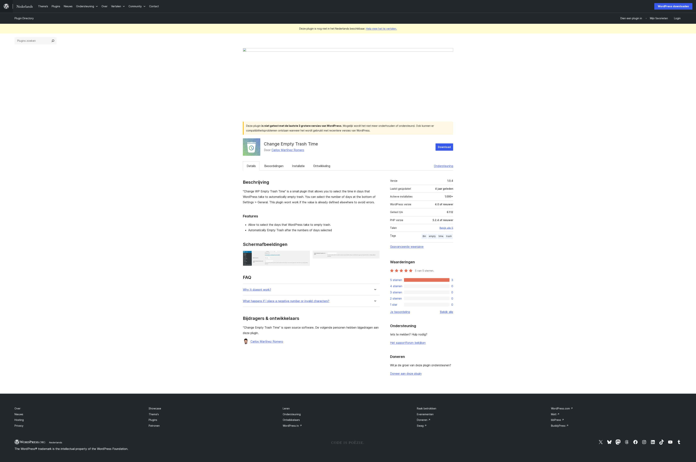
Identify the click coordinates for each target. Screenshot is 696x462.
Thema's (154, 414)
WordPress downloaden (673, 6)
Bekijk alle (446, 312)
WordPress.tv (292, 425)
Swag (422, 425)
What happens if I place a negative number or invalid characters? (286, 301)
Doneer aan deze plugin (406, 373)
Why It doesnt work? (257, 289)
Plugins (153, 419)
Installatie (298, 166)
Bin (424, 236)
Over (17, 408)
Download (444, 146)
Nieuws (18, 414)
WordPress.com (562, 408)
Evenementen (425, 414)
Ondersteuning (443, 166)
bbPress (557, 419)
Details (251, 166)
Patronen (154, 425)
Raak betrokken (426, 408)
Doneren (423, 419)
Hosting (19, 419)
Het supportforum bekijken (408, 343)
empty (432, 236)
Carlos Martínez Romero (288, 150)
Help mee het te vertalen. (381, 28)
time (441, 236)
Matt (555, 414)
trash (449, 236)
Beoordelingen (273, 166)
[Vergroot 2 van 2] (374, 255)
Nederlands (55, 442)
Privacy (18, 425)
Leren (286, 408)
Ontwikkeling (321, 166)
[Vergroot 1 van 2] (305, 255)
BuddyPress (560, 425)
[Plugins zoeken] (53, 40)
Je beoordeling (400, 312)
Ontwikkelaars (291, 419)
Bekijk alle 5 (446, 227)
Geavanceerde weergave (407, 246)
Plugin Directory (24, 18)
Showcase (155, 408)
